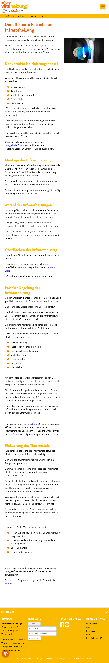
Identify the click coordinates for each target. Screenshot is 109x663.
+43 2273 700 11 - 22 (18, 643)
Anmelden (34, 638)
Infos (8, 16)
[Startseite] (3, 16)
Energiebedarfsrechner (16, 145)
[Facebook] (62, 624)
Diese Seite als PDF (94, 638)
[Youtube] (67, 624)
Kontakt (8, 583)
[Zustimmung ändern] (5, 653)
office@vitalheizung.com (11, 647)
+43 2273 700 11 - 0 (17, 639)
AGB (88, 627)
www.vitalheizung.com (10, 650)
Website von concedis (83, 658)
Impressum (91, 631)
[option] (84, 50)
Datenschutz (91, 623)
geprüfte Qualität (40, 45)
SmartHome (33, 423)
